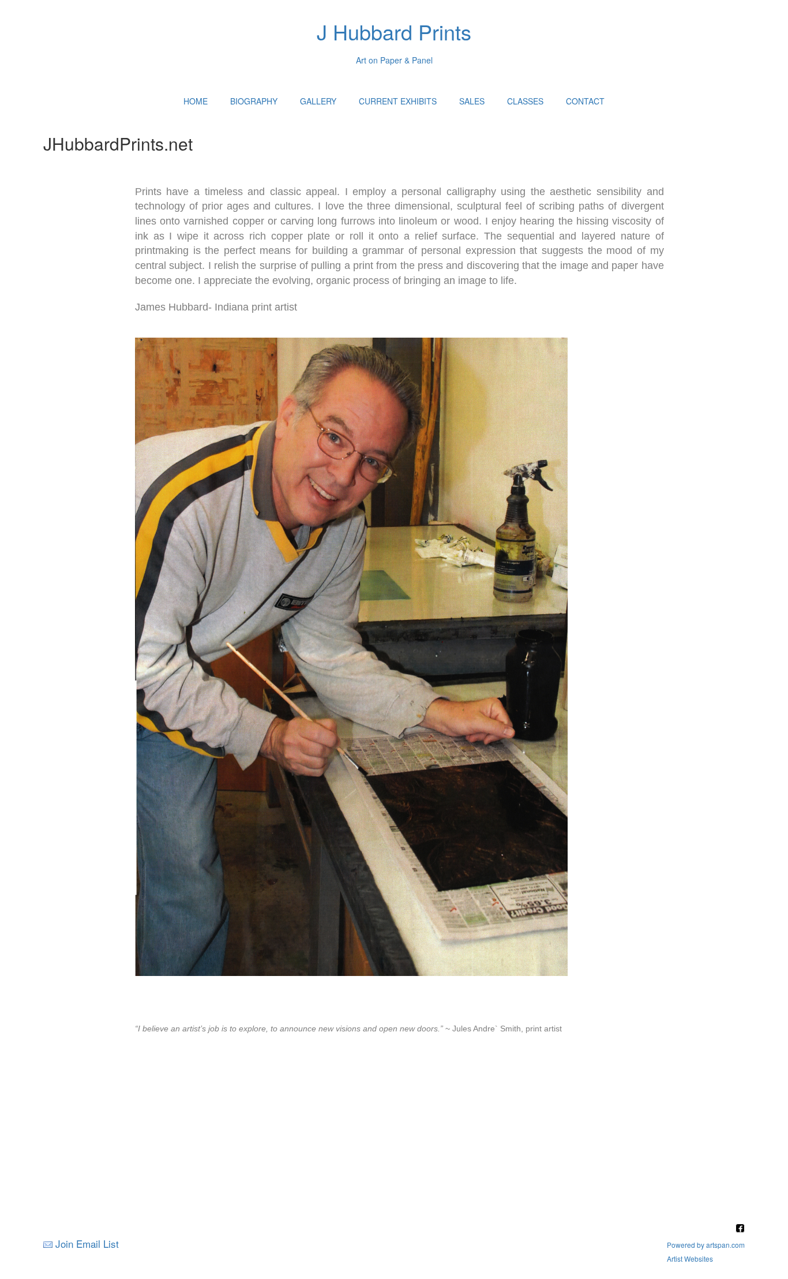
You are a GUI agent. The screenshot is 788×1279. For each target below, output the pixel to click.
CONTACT (585, 101)
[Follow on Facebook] (740, 1229)
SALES (472, 101)
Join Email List (87, 1243)
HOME (195, 101)
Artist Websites (690, 1258)
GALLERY (318, 101)
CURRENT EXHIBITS (398, 101)
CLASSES (525, 101)
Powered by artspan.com (706, 1245)
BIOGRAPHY (253, 101)
